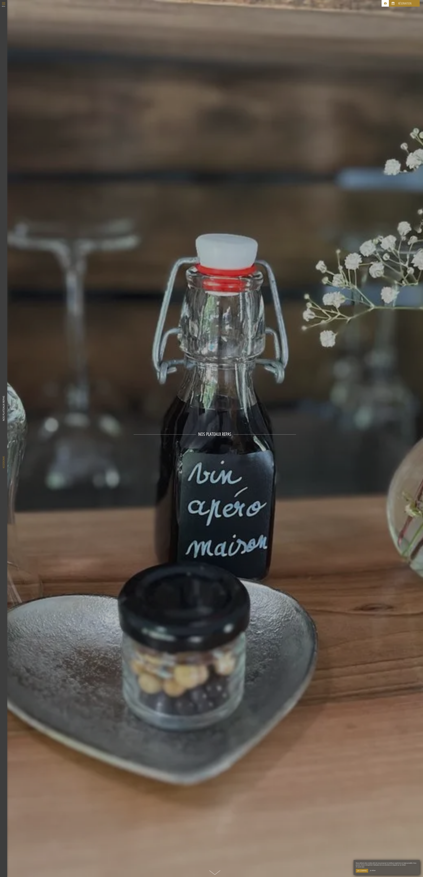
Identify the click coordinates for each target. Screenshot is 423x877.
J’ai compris (362, 871)
